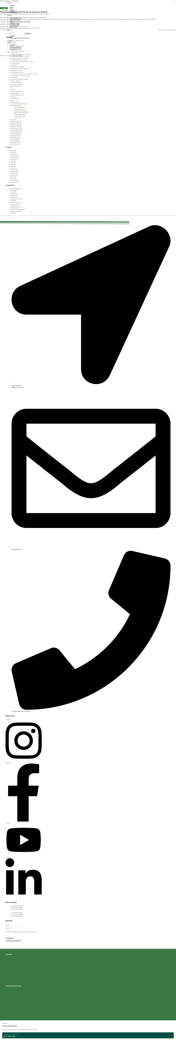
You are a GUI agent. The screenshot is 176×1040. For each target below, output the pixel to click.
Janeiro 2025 (13, 154)
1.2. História (13, 49)
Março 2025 (13, 152)
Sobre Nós (12, 5)
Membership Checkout (21, 111)
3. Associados (13, 65)
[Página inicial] (9, 1)
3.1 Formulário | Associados (17, 67)
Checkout (12, 89)
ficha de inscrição (22, 26)
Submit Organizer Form (16, 128)
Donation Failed (14, 93)
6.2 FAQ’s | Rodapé (15, 81)
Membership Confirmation (22, 112)
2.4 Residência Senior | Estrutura (18, 59)
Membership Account (15, 105)
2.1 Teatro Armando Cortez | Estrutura (20, 54)
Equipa (11, 7)
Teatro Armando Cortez (16, 209)
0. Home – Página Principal (17, 40)
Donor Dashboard (15, 98)
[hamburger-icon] (175, 2)
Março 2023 (13, 178)
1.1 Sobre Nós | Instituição (17, 45)
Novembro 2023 (14, 171)
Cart (11, 88)
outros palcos (14, 206)
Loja (8, 51)
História (12, 9)
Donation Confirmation (16, 91)
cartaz (12, 192)
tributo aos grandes (15, 211)
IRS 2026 (12, 36)
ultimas (12, 213)
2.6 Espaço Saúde (14, 63)
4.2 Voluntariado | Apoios (17, 72)
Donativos (13, 96)
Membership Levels (20, 116)
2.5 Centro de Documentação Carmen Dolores (22, 61)
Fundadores (13, 197)
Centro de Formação (15, 23)
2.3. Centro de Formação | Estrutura (19, 58)
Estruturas (9, 15)
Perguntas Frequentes (17, 907)
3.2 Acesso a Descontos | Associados (19, 68)
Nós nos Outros (14, 202)
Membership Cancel (20, 109)
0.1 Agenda (13, 42)
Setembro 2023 (14, 175)
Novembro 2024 (14, 157)
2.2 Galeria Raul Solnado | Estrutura (19, 56)
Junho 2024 (13, 162)
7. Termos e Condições (16, 82)
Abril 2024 (13, 166)
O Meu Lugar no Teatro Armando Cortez (19, 37)
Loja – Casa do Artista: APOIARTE (18, 103)
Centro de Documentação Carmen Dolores (20, 21)
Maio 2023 (13, 177)
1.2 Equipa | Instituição (16, 47)
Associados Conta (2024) (16, 84)
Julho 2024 (13, 161)
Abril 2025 (13, 150)
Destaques (13, 193)
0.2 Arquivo (13, 44)
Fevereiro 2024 (14, 169)
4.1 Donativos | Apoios (16, 70)
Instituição (9, 2)
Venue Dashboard (15, 139)
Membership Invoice (20, 114)
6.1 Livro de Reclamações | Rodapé (19, 79)
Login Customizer (15, 102)
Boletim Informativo (15, 86)
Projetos (9, 42)
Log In (12, 100)
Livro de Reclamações (17, 905)
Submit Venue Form (15, 133)
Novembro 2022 (14, 180)
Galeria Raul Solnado (15, 199)
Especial (12, 195)
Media (12, 200)
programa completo (11, 26)
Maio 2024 (13, 164)
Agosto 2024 (13, 159)
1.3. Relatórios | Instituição (17, 51)
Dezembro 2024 (14, 155)
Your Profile (18, 118)
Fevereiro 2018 (14, 182)
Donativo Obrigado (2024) (17, 95)
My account (13, 119)
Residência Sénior (15, 207)
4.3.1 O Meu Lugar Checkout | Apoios (20, 75)
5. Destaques (13, 77)
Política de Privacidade (16, 126)
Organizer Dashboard (16, 121)
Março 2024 (13, 168)
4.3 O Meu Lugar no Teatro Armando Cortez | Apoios (24, 74)
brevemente (13, 190)
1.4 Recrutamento (15, 52)
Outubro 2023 (14, 173)
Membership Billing (20, 107)
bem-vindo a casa (14, 188)
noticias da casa (14, 204)
